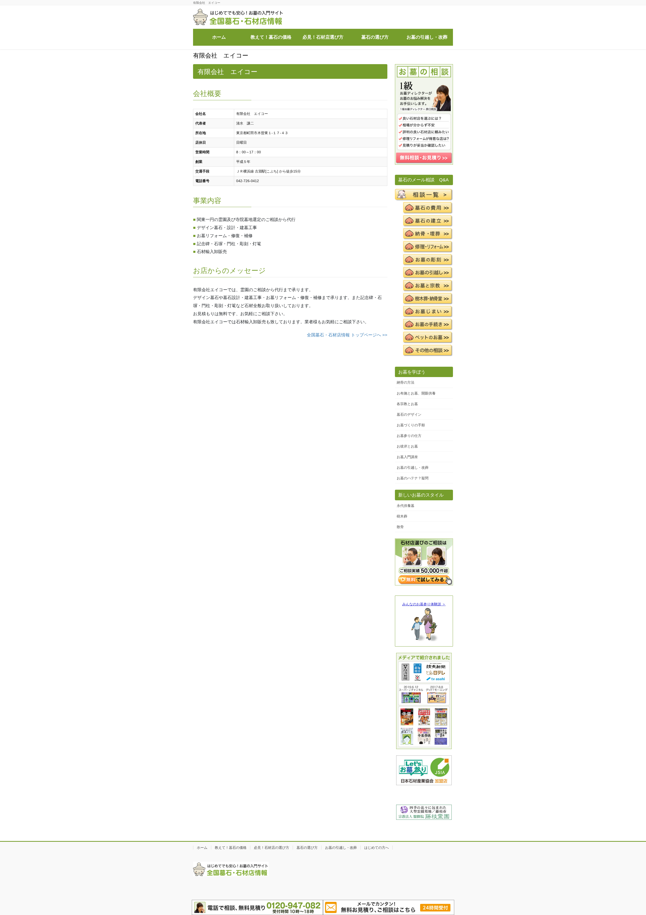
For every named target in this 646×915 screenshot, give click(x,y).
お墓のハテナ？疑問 (412, 478)
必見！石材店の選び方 (271, 848)
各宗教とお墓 (407, 404)
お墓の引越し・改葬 (412, 467)
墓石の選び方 (307, 848)
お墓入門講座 (407, 457)
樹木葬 (402, 516)
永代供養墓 (405, 506)
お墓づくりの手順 (411, 425)
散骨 (400, 527)
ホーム (202, 848)
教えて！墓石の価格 (231, 848)
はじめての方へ (376, 848)
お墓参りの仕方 (409, 436)
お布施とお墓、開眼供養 (416, 393)
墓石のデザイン (409, 414)
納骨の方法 (405, 382)
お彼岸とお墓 (407, 446)
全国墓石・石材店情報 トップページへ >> (347, 335)
